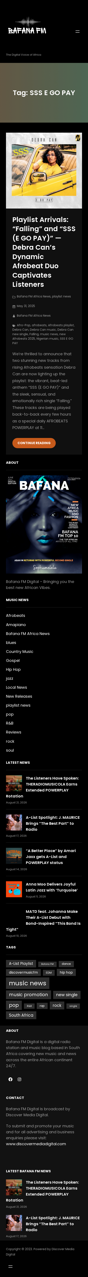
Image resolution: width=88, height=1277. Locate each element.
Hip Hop (13, 669)
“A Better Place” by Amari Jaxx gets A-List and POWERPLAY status (51, 856)
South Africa (21, 1015)
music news (49, 334)
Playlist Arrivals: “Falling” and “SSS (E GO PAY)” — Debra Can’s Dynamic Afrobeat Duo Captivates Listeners (44, 252)
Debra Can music (43, 330)
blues (11, 642)
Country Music (19, 651)
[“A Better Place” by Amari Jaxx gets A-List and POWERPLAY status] (14, 856)
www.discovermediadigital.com (36, 1144)
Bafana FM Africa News (34, 296)
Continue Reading (34, 443)
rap (42, 1006)
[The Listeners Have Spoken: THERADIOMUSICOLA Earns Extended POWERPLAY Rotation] (14, 783)
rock (10, 741)
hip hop (66, 972)
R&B (9, 723)
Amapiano (16, 624)
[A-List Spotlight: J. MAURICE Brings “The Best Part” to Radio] (14, 823)
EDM (49, 973)
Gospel (13, 660)
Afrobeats (15, 615)
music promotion (28, 994)
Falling (34, 334)
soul (10, 750)
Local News (16, 687)
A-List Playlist (21, 963)
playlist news (61, 296)
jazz (9, 678)
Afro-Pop (23, 325)
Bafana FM (47, 964)
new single (67, 995)
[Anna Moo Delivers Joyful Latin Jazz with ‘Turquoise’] (14, 889)
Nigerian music (48, 338)
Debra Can (20, 330)
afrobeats (39, 325)
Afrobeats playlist (61, 325)
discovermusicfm (23, 972)
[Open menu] (77, 31)
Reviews (13, 732)
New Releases (19, 696)
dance (66, 964)
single (73, 1006)
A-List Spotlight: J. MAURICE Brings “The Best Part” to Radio (53, 823)
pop (10, 714)
